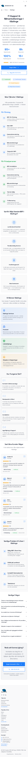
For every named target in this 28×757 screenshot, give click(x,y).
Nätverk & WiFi (4, 728)
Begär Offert (12, 67)
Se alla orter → (4, 721)
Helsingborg (3, 715)
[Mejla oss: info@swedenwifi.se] (26, 1)
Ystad (2, 720)
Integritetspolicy (10, 754)
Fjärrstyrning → (4, 745)
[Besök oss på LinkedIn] (5, 695)
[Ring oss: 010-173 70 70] (23, 1)
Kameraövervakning (5, 705)
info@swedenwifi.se (7, 739)
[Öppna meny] (25, 5)
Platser (6, 10)
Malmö (2, 712)
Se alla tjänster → (4, 706)
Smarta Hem (3, 703)
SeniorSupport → (4, 744)
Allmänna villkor (18, 754)
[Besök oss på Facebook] (1, 695)
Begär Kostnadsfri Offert (12, 664)
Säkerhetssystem (5, 730)
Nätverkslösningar (5, 700)
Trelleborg (3, 718)
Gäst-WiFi (3, 702)
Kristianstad (3, 717)
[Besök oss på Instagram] (3, 695)
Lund (2, 713)
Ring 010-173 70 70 (15, 72)
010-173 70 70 (15, 669)
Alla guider (3, 727)
